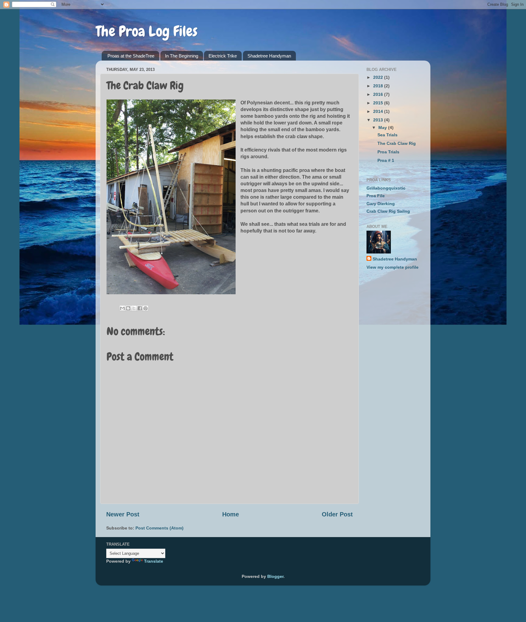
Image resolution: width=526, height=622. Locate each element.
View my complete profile (392, 267)
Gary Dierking (380, 203)
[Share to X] (134, 308)
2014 (378, 111)
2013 (378, 119)
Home (230, 514)
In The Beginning (181, 55)
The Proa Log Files (147, 31)
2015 (378, 102)
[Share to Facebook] (140, 308)
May (383, 127)
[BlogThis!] (128, 308)
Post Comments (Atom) (159, 528)
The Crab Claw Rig (396, 143)
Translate (153, 561)
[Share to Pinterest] (145, 308)
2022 (378, 77)
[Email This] (122, 308)
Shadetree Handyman (269, 55)
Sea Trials (387, 134)
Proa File (375, 195)
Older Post (337, 514)
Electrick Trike (223, 55)
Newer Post (122, 514)
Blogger (275, 576)
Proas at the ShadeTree (130, 55)
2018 (378, 85)
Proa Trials (388, 151)
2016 (378, 94)
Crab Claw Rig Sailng (388, 211)
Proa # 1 (385, 160)
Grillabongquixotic (385, 188)
